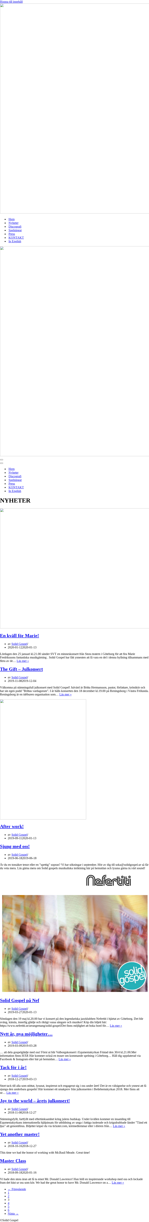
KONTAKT (16, 237)
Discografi (15, 226)
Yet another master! (20, 1134)
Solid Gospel (19, 643)
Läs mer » (23, 661)
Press (12, 234)
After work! (12, 826)
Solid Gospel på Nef (19, 1000)
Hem (12, 219)
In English (15, 241)
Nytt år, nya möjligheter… (26, 1033)
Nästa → (13, 1213)
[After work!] (43, 818)
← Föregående (17, 1189)
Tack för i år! (13, 1067)
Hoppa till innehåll (11, 1)
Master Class (13, 1160)
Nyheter (13, 223)
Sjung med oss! (15, 846)
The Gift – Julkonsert (21, 669)
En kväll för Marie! (19, 635)
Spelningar (15, 230)
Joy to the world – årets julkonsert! (35, 1100)
